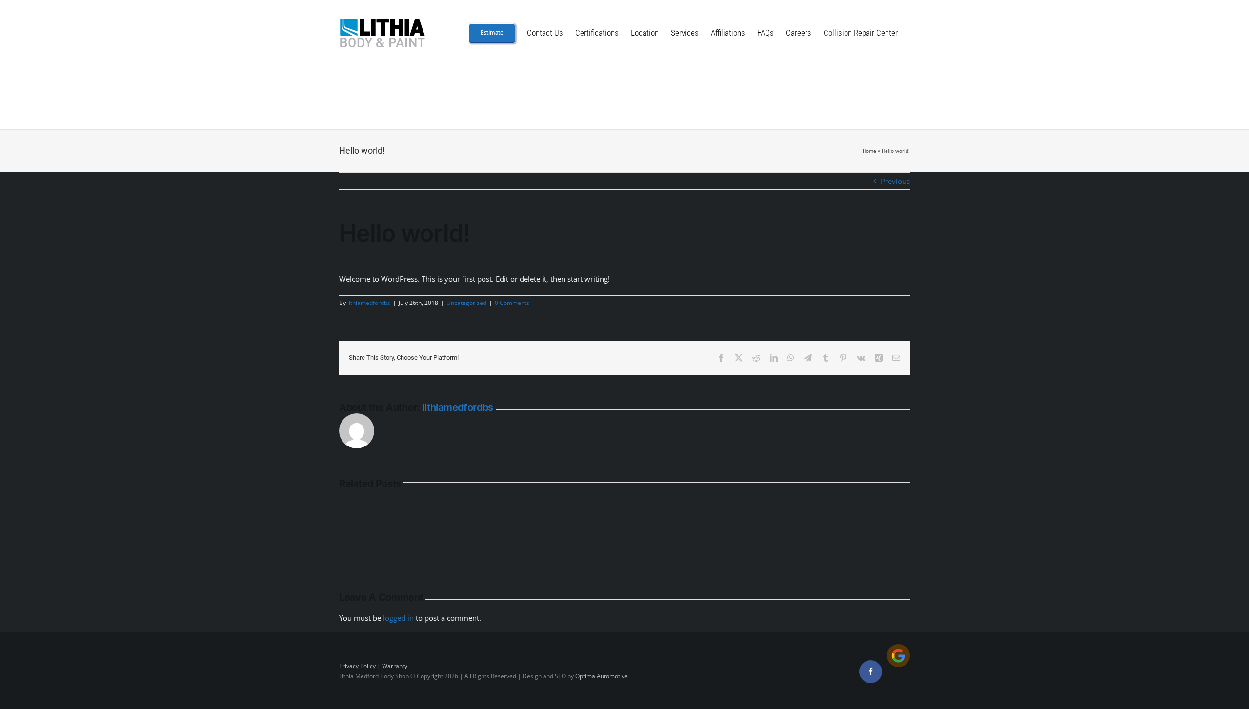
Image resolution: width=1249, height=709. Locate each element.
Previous (895, 181)
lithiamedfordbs (368, 303)
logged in (398, 618)
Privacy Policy (357, 666)
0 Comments (512, 303)
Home (869, 150)
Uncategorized (466, 303)
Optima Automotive (601, 676)
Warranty (394, 666)
